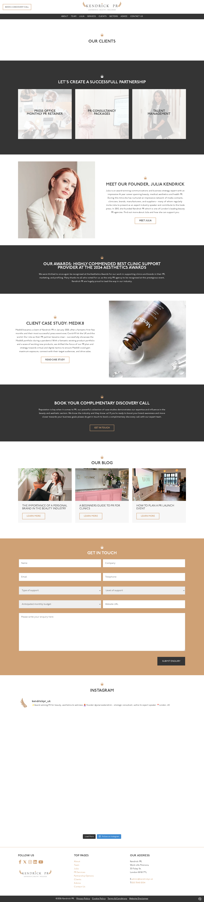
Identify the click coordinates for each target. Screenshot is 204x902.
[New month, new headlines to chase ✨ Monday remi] (38, 796)
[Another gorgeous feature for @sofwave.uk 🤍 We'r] (123, 747)
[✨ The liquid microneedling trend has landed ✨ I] (165, 820)
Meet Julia (145, 221)
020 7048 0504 (138, 883)
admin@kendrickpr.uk (142, 879)
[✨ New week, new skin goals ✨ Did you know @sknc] (165, 796)
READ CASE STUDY (55, 360)
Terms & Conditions (117, 899)
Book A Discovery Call (17, 7)
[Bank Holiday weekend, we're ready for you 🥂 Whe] (38, 723)
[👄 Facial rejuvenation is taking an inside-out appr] (80, 747)
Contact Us (136, 16)
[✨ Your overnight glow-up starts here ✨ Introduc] (123, 796)
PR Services (79, 872)
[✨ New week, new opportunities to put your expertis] (123, 820)
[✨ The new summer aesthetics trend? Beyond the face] (80, 820)
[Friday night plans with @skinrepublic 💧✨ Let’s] (165, 723)
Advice (124, 16)
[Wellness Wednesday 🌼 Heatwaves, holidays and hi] (165, 771)
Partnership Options (84, 876)
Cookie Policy (99, 899)
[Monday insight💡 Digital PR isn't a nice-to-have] (80, 771)
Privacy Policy (83, 899)
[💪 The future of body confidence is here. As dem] (38, 771)
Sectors (113, 16)
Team (73, 16)
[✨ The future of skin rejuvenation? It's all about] (80, 723)
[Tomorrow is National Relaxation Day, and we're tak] (165, 747)
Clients (103, 16)
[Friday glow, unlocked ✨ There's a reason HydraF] (123, 771)
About (64, 16)
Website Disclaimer (138, 899)
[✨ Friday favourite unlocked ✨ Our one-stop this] (38, 820)
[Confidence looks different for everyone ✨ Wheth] (38, 747)
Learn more (34, 516)
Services (91, 16)
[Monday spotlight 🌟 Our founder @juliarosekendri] (123, 723)
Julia (81, 16)
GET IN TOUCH (102, 428)
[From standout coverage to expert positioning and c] (80, 796)
